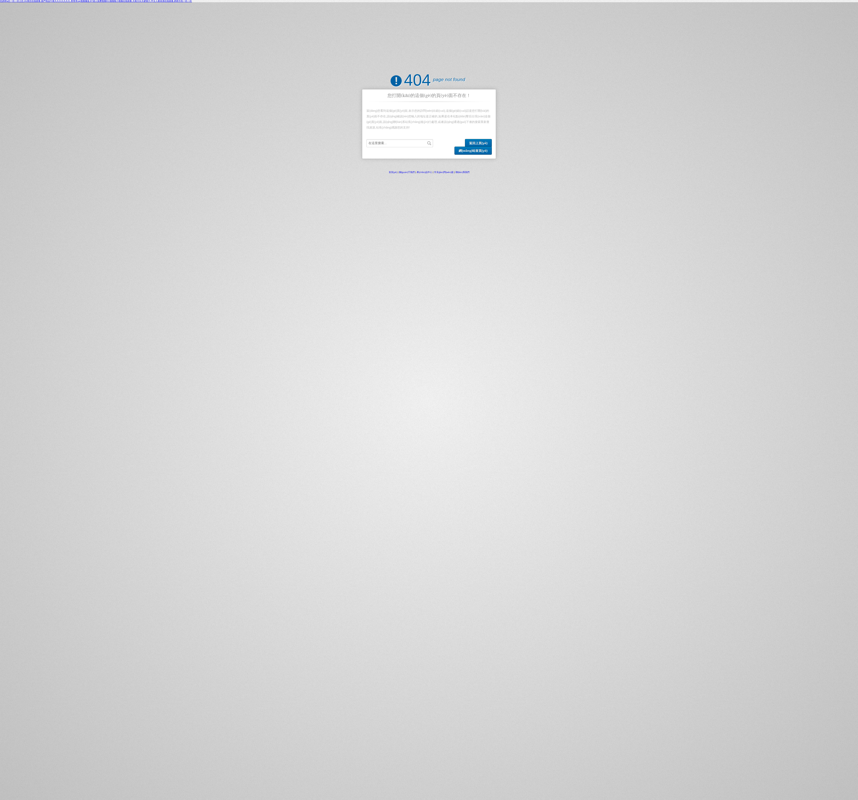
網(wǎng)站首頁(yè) (473, 150)
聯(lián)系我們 (462, 172)
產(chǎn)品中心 (424, 172)
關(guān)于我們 (407, 172)
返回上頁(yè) (478, 143)
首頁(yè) (393, 172)
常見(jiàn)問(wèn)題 (444, 172)
